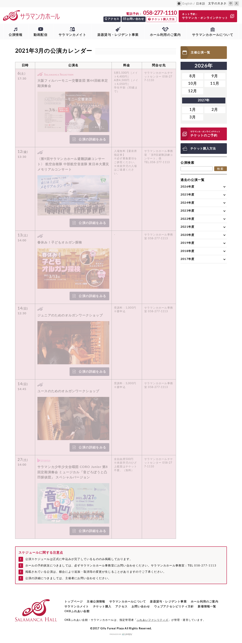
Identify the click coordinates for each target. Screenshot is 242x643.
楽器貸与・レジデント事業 (118, 34)
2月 (215, 110)
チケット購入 (102, 606)
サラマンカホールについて (212, 34)
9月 (215, 76)
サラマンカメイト (72, 34)
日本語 (200, 3)
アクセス (113, 19)
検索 (220, 168)
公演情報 (15, 34)
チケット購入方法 (163, 19)
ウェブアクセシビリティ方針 (174, 606)
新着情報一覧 (207, 606)
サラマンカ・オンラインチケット (205, 16)
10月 (192, 84)
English (187, 3)
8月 (192, 76)
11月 (214, 84)
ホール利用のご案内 (165, 34)
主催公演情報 (96, 601)
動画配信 (40, 34)
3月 (192, 117)
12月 (192, 91)
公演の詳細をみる (92, 139)
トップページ (73, 601)
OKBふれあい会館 (77, 611)
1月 (192, 110)
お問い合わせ (135, 19)
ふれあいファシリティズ (152, 620)
